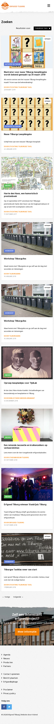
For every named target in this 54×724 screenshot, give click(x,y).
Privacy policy (9, 693)
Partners (7, 666)
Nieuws (6, 658)
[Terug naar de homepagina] (13, 6)
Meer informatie (27, 632)
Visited (35, 714)
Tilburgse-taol (41, 28)
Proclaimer (8, 689)
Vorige (7, 597)
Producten (8, 662)
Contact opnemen (11, 674)
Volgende (17, 597)
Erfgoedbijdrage (10, 682)
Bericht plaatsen (10, 678)
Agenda (6, 655)
